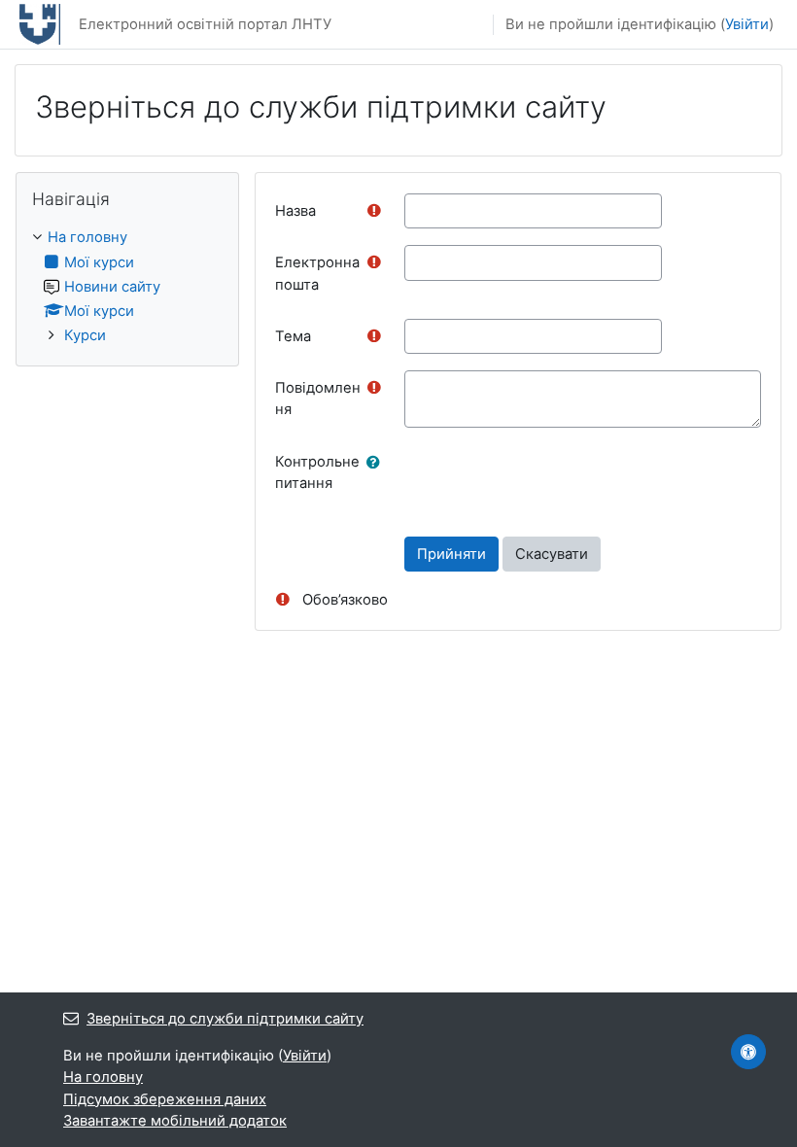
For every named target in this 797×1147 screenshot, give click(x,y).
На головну (87, 237)
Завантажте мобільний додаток (175, 1121)
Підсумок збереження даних (164, 1099)
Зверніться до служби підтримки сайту (225, 1018)
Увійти (747, 24)
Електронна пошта (317, 273)
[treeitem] (127, 286)
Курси (85, 335)
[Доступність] (748, 1051)
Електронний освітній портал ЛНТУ (205, 24)
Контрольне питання (317, 472)
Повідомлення (318, 398)
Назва (295, 211)
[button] (377, 462)
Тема (293, 336)
